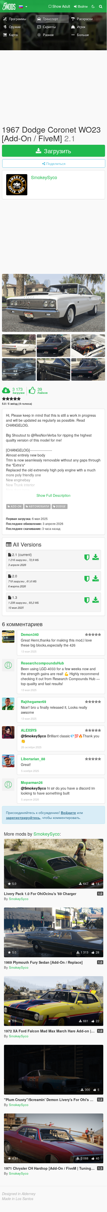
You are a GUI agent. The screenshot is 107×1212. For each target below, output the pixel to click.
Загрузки (18, 392)
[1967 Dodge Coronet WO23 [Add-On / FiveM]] (53, 303)
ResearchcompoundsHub (42, 662)
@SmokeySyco (33, 735)
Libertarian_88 (33, 758)
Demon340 (30, 634)
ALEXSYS (28, 730)
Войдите (68, 812)
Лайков (42, 392)
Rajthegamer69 (33, 701)
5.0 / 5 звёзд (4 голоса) (17, 403)
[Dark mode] (93, 6)
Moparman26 (32, 782)
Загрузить (56, 150)
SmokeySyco (44, 177)
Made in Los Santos (17, 1198)
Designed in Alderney (19, 1193)
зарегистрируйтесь (23, 817)
